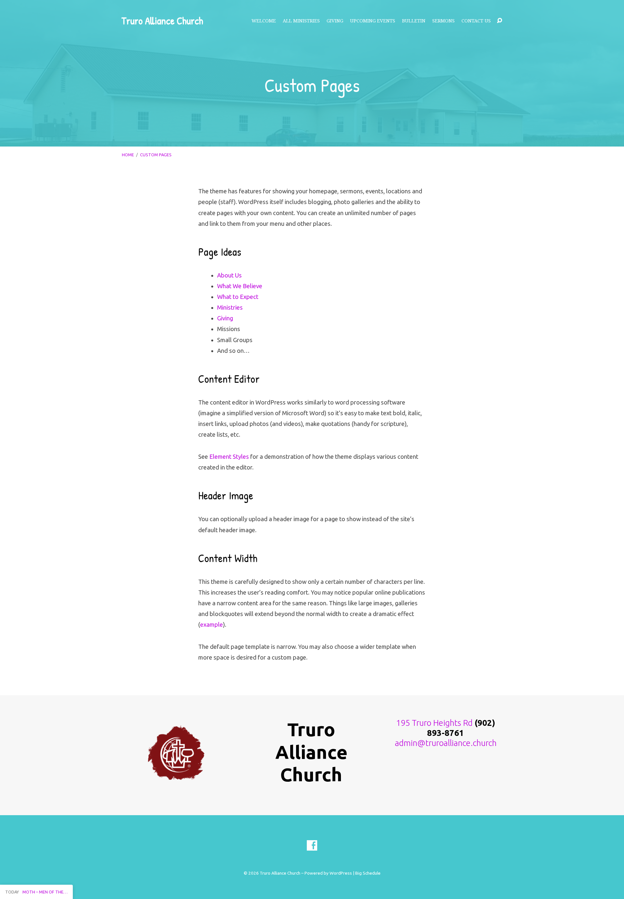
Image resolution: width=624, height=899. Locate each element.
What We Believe (239, 286)
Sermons (443, 21)
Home (128, 154)
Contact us (476, 21)
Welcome (264, 21)
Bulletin (413, 21)
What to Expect (237, 296)
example (211, 624)
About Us (229, 275)
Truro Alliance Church (162, 21)
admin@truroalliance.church (446, 743)
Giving (335, 21)
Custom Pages (156, 154)
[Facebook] (312, 845)
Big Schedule (368, 873)
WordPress (341, 873)
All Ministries (301, 21)
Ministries (230, 307)
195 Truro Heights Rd (434, 722)
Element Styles (229, 456)
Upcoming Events (372, 21)
